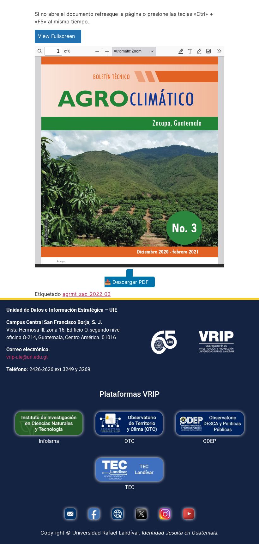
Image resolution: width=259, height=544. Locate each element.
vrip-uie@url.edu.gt (27, 357)
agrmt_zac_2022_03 (87, 294)
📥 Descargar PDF (126, 282)
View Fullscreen (56, 36)
